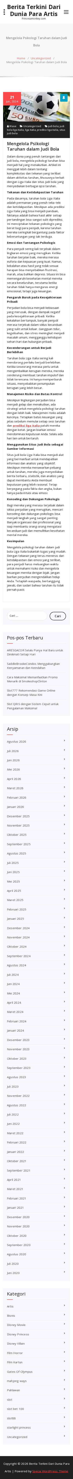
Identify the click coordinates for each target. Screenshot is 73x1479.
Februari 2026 (16, 797)
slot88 (11, 1418)
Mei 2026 (13, 769)
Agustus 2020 (16, 1254)
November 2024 (18, 937)
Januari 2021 (15, 1207)
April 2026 (14, 779)
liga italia (30, 129)
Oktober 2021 (16, 1161)
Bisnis (11, 1315)
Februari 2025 (16, 909)
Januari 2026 (15, 807)
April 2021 (14, 1180)
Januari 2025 (15, 918)
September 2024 (19, 956)
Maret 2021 (15, 1189)
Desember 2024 (18, 928)
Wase (12, 126)
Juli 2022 (13, 1114)
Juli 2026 (13, 751)
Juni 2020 (13, 1273)
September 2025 (19, 844)
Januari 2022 (15, 1152)
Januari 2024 (15, 1030)
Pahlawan (13, 1390)
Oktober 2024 (16, 946)
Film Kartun (14, 1362)
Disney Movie (16, 1325)
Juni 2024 (13, 984)
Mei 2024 (13, 993)
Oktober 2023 (16, 1058)
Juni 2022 (13, 1124)
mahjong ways (17, 1381)
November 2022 (18, 1096)
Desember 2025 (18, 816)
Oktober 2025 (16, 835)
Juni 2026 (13, 760)
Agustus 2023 (16, 1077)
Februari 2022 (16, 1142)
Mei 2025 (13, 881)
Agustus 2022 (16, 1105)
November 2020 (18, 1226)
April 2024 (14, 1002)
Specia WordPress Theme (50, 1471)
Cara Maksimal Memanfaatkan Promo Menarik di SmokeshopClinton (32, 679)
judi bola (53, 126)
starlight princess (19, 1427)
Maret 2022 (15, 1133)
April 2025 (14, 891)
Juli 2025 (13, 863)
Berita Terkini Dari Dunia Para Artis (34, 10)
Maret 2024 (15, 1012)
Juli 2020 (13, 1263)
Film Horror (15, 1353)
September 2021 (19, 1170)
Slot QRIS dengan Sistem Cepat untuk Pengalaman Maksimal (32, 706)
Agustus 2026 (16, 741)
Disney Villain (16, 1343)
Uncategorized (41, 58)
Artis (10, 1306)
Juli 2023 (13, 1086)
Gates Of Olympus (20, 1371)
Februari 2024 (16, 1021)
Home (21, 58)
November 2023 (18, 1049)
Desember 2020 (18, 1217)
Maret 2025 (15, 900)
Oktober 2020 (16, 1236)
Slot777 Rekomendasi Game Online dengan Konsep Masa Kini (31, 692)
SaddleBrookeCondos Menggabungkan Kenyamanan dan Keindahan (33, 666)
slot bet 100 (15, 1409)
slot (9, 1399)
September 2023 (19, 1068)
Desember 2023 (18, 1040)
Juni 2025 (13, 872)
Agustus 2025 (16, 853)
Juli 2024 (13, 975)
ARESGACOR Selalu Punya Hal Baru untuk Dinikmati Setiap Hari (35, 652)
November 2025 (18, 825)
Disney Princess (18, 1334)
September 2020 (19, 1245)
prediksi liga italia (47, 129)
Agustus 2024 (16, 965)
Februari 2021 (16, 1198)
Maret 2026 (15, 788)
